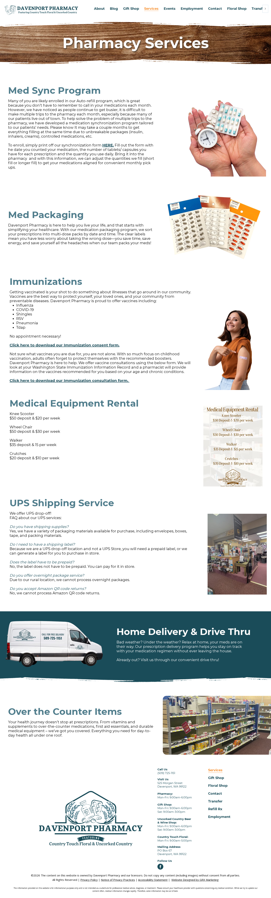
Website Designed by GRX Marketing (195, 880)
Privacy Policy (89, 880)
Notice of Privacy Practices (118, 880)
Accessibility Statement (153, 880)
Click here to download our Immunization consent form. (64, 345)
